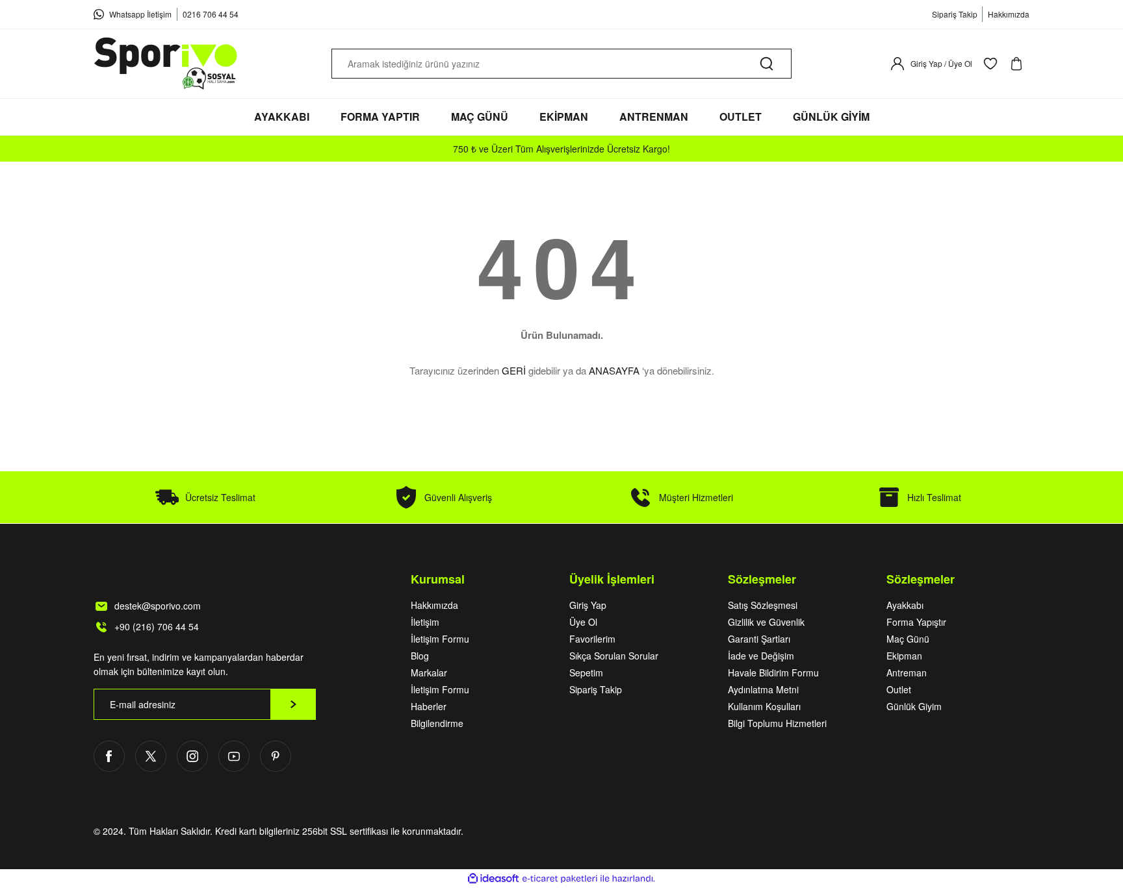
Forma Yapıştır (916, 621)
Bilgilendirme (437, 723)
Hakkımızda (434, 604)
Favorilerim (592, 638)
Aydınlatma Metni (763, 689)
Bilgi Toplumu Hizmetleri (777, 723)
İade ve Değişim (761, 655)
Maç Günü (907, 638)
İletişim (425, 621)
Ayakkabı (904, 604)
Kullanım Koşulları (764, 706)
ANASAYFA (614, 370)
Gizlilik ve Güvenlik (766, 621)
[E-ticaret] (560, 879)
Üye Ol (583, 621)
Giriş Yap (587, 604)
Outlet (898, 689)
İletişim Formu (440, 638)
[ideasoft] (493, 878)
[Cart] (1019, 63)
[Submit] (293, 704)
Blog (420, 655)
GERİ (514, 370)
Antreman (906, 672)
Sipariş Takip (595, 689)
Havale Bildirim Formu (773, 672)
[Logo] (166, 63)
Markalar (429, 672)
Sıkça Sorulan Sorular (613, 655)
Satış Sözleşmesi (762, 604)
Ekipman (904, 655)
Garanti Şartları (759, 638)
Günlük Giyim (914, 706)
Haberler (428, 706)
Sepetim (586, 672)
